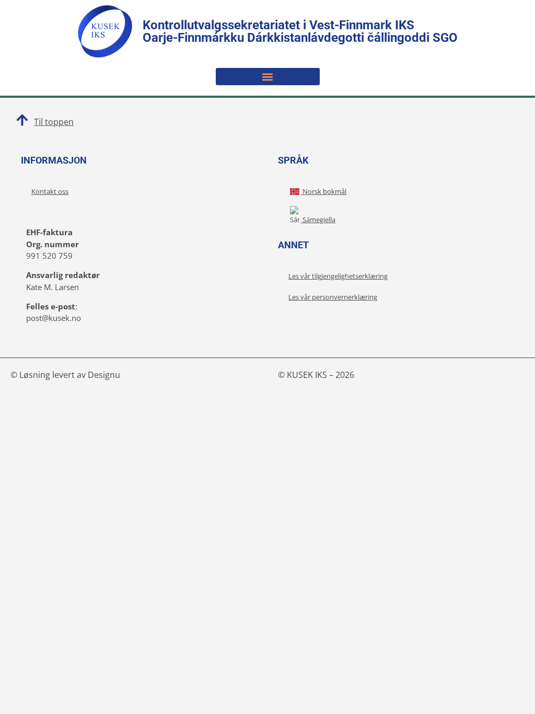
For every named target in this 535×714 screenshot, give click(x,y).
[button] (268, 76)
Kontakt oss (49, 191)
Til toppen (54, 122)
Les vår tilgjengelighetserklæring (338, 276)
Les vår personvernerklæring (332, 297)
